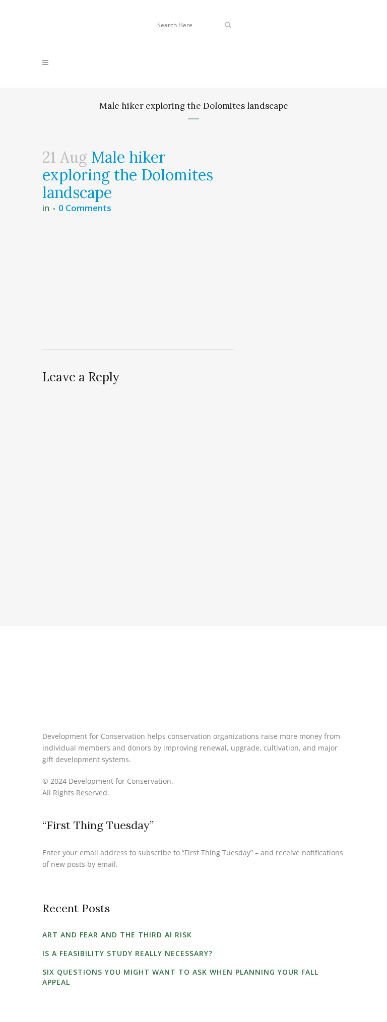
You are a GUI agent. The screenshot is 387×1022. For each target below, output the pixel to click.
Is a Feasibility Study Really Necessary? (127, 953)
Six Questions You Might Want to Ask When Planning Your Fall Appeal (180, 977)
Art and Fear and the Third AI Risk (117, 934)
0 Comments (84, 208)
